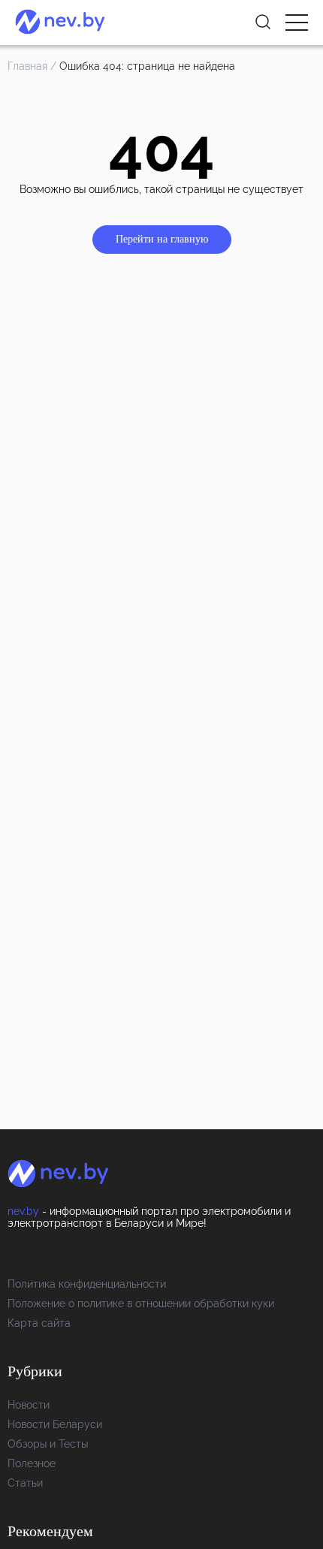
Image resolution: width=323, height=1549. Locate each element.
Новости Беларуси (55, 1424)
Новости (29, 1405)
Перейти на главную (162, 239)
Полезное (32, 1463)
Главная (27, 66)
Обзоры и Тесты (48, 1444)
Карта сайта (39, 1323)
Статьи (25, 1483)
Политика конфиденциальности (87, 1284)
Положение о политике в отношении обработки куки (141, 1303)
